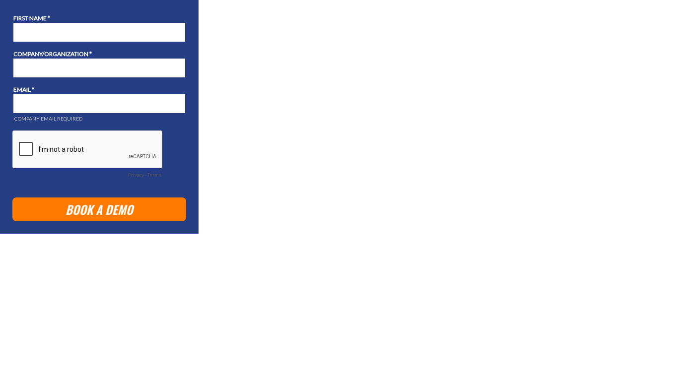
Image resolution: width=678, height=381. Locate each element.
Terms (154, 175)
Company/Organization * (52, 53)
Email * (23, 89)
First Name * (31, 17)
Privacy (136, 175)
